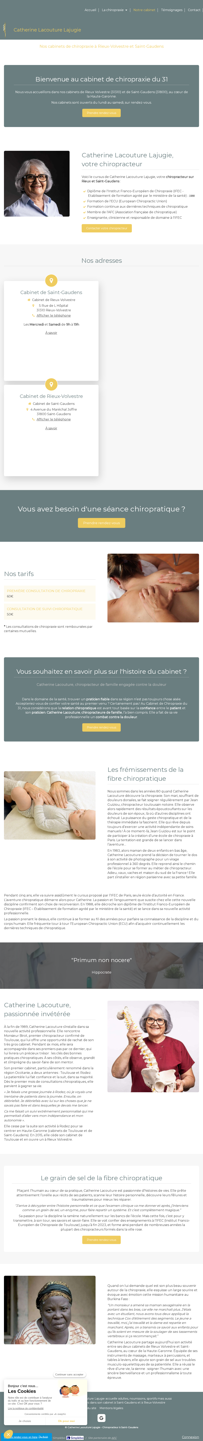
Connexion (190, 1437)
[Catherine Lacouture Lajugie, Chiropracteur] (5, 38)
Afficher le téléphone (54, 315)
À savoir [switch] (51, 333)
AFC (114, 1437)
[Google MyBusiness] (101, 1418)
